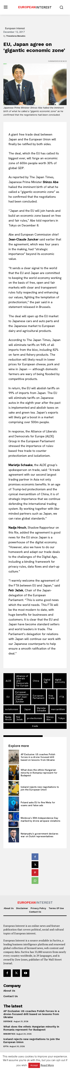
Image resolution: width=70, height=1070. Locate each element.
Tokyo (61, 718)
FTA (62, 696)
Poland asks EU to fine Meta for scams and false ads (38, 804)
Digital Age (47, 680)
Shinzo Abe (50, 718)
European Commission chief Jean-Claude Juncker (22, 697)
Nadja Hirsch (8, 718)
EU (8, 696)
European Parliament (38, 696)
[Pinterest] (35, 872)
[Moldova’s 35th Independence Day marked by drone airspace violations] (13, 819)
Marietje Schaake (41, 709)
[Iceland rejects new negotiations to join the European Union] (13, 788)
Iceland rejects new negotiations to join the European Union (40, 788)
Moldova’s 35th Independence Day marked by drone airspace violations (40, 819)
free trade (52, 696)
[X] (35, 864)
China (36, 680)
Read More (47, 1065)
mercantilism (58, 709)
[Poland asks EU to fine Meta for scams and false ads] (13, 804)
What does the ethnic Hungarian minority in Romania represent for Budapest (39, 772)
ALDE (8, 680)
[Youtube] (25, 973)
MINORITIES (9, 1034)
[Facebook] (35, 856)
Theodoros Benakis (15, 36)
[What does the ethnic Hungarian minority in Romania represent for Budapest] (13, 772)
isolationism (11, 709)
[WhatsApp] (35, 880)
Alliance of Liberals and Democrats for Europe (22, 681)
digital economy (60, 680)
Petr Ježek (19, 718)
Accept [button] (34, 1065)
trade (35, 726)
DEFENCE (8, 1021)
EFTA (5, 1046)
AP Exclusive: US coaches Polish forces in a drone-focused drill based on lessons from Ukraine (38, 757)
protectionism (34, 718)
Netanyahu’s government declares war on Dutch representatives (39, 835)
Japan (27, 709)
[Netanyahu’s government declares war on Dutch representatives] (13, 835)
